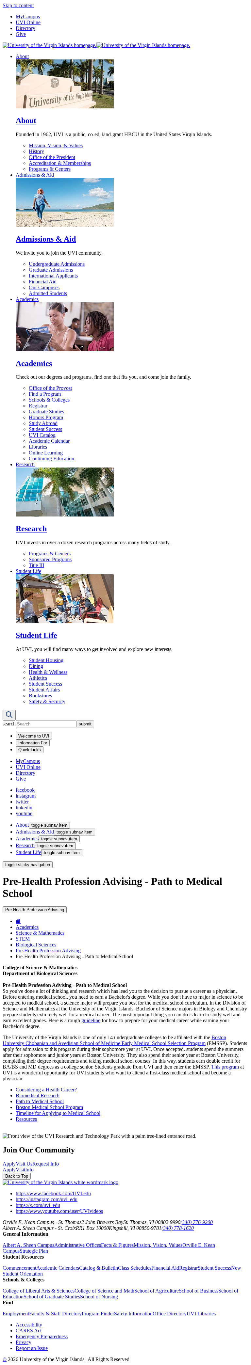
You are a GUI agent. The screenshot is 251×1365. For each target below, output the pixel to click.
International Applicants (53, 275)
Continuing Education (51, 458)
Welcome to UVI (33, 736)
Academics (27, 299)
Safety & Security (47, 701)
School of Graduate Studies (52, 1296)
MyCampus (28, 16)
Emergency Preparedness (42, 1336)
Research (25, 464)
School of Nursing (99, 1296)
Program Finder (98, 1313)
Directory (25, 28)
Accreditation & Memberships (60, 163)
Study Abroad (43, 423)
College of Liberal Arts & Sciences (39, 1291)
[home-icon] (18, 921)
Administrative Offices (77, 1245)
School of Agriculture (156, 1291)
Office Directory (170, 1313)
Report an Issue (32, 1348)
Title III (36, 565)
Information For (32, 742)
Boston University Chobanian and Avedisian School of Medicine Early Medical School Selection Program (114, 1040)
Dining (36, 666)
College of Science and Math (104, 1291)
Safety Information (133, 1313)
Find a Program (45, 394)
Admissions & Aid (35, 175)
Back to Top (16, 1176)
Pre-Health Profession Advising (48, 950)
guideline (90, 1020)
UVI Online (28, 22)
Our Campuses (44, 287)
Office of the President (52, 157)
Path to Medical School (40, 1101)
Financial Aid (43, 281)
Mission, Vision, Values (158, 1245)
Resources (26, 1119)
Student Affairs (44, 689)
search (9, 723)
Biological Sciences (36, 944)
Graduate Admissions (51, 270)
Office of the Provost (50, 388)
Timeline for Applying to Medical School (58, 1113)
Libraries (38, 447)
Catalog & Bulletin (98, 1268)
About (22, 56)
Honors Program (46, 417)
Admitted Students (48, 293)
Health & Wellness (48, 672)
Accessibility (29, 1324)
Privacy (23, 1342)
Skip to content (18, 5)
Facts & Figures (117, 1245)
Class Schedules (134, 1268)
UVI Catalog (42, 435)
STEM (23, 939)
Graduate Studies (46, 411)
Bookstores (40, 695)
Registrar (38, 405)
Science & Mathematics (40, 933)
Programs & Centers (50, 169)
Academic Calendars (57, 1268)
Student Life (28, 571)
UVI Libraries (201, 1313)
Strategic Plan (34, 1251)
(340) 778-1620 (177, 1228)
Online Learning (46, 452)
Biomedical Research (37, 1095)
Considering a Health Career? (46, 1089)
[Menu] (9, 715)
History (36, 151)
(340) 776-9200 (196, 1222)
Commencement (19, 1268)
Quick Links (29, 749)
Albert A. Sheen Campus (28, 1245)
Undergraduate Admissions (57, 264)
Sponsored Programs (50, 559)
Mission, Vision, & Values (56, 145)
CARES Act (29, 1330)
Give (21, 34)
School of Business (198, 1291)
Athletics (38, 678)
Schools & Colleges (49, 400)
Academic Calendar (49, 441)
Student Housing (46, 660)
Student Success (45, 429)
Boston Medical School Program (49, 1107)
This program (225, 1067)
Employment (16, 1313)
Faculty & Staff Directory (55, 1313)
